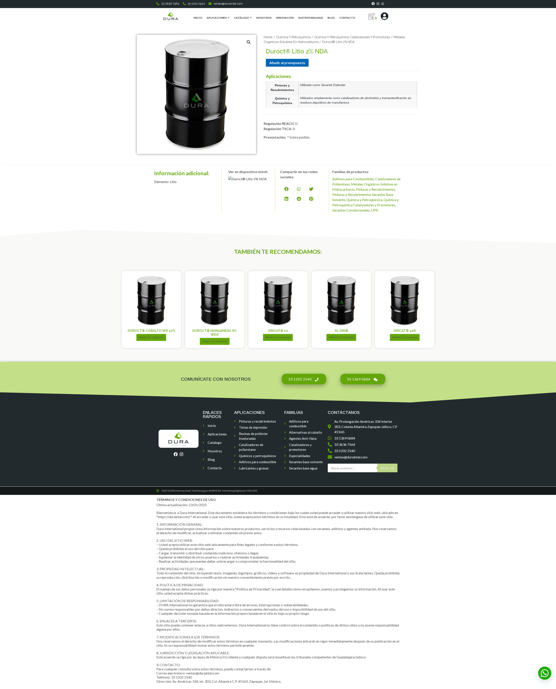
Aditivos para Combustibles (353, 179)
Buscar (387, 468)
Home (268, 37)
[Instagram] (377, 3)
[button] (286, 189)
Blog (331, 17)
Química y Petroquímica (293, 37)
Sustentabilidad (310, 17)
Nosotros (263, 17)
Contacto (347, 17)
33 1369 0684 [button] (358, 379)
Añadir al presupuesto (287, 63)
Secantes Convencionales (351, 210)
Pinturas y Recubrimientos (375, 189)
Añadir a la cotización (151, 337)
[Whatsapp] (382, 3)
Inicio (198, 17)
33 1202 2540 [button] (300, 379)
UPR (374, 210)
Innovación (285, 17)
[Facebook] (373, 3)
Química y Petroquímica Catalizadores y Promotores (352, 37)
